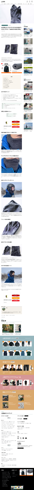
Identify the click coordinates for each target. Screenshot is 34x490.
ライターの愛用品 (4, 450)
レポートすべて (8, 450)
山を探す (19, 427)
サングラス (3, 440)
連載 (28, 3)
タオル (2, 441)
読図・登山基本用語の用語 (5, 480)
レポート (16, 3)
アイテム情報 (26, 423)
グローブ (10, 441)
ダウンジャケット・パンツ (5, 421)
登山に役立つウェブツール (5, 458)
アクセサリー (12, 3)
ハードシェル (8, 425)
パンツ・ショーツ (4, 424)
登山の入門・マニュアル (13, 460)
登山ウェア (5, 3)
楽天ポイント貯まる (16, 120)
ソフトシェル (13, 425)
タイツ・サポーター (4, 426)
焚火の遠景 (3, 466)
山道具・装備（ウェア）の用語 (6, 473)
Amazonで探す (15, 124)
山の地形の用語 (4, 483)
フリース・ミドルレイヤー (10, 424)
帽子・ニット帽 (12, 426)
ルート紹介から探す (27, 427)
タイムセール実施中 (16, 296)
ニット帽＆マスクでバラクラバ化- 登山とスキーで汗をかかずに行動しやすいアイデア (20, 334)
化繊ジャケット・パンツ (12, 421)
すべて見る (25, 418)
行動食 (7, 453)
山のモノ (4, 315)
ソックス (8, 426)
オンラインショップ (27, 338)
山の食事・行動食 (20, 3)
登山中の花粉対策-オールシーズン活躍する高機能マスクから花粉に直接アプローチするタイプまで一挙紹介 (7, 334)
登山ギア (8, 3)
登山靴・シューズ (9, 431)
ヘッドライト (10, 434)
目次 (11, 76)
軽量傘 (7, 441)
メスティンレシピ (11, 453)
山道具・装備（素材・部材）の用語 (6, 477)
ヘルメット (8, 435)
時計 (5, 440)
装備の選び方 (10, 458)
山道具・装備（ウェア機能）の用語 (6, 476)
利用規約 (14, 473)
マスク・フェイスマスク (12, 315)
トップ (2, 3)
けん (6, 307)
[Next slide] (21, 329)
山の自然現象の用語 (4, 484)
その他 (5, 441)
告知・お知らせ (22, 423)
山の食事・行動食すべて (4, 455)
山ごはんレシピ (3, 453)
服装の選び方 (3, 460)
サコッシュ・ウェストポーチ (10, 440)
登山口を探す (22, 427)
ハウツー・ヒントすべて (4, 461)
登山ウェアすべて (10, 428)
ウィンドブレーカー (4, 425)
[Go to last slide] (2, 329)
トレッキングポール (4, 435)
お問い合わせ (14, 476)
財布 (15, 440)
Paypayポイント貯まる (15, 125)
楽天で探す (15, 121)
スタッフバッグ (13, 435)
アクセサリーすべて (4, 443)
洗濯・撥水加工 (7, 460)
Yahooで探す (15, 300)
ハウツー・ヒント (25, 3)
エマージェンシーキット (4, 434)
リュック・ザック (4, 431)
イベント (19, 423)
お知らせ (31, 3)
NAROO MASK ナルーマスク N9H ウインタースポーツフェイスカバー (7, 127)
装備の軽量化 (14, 458)
